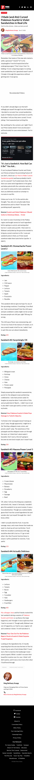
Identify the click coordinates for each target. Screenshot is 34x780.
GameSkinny (16, 753)
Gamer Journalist (7, 753)
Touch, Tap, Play (17, 755)
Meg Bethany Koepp (11, 30)
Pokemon (4, 667)
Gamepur (26, 745)
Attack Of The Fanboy (13, 747)
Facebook (18, 710)
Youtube (17, 717)
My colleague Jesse (7, 613)
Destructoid (23, 750)
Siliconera (24, 747)
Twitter (18, 714)
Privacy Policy (17, 738)
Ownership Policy (17, 734)
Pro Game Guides (10, 745)
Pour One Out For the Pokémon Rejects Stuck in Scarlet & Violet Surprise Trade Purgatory (15, 636)
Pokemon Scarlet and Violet (16, 667)
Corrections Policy (17, 724)
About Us (17, 721)
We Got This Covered (13, 750)
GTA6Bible (21, 758)
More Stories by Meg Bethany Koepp (15, 694)
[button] (31, 7)
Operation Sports (27, 753)
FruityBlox (27, 755)
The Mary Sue (8, 755)
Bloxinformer (13, 758)
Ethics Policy (17, 728)
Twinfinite (19, 745)
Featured (4, 12)
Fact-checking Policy (17, 731)
